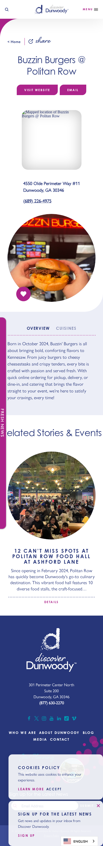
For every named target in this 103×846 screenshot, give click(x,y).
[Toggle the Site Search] (6, 9)
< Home (14, 41)
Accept (54, 789)
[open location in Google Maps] (52, 139)
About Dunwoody (59, 732)
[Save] (23, 294)
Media (40, 739)
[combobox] (79, 841)
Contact (60, 739)
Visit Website (37, 90)
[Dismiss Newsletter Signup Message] (98, 805)
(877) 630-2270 (51, 702)
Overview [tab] (38, 328)
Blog (88, 732)
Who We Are (22, 732)
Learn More (31, 789)
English (81, 841)
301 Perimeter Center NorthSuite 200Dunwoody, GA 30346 (51, 690)
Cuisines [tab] (66, 328)
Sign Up (26, 835)
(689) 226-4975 (37, 200)
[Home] (51, 9)
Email (73, 90)
